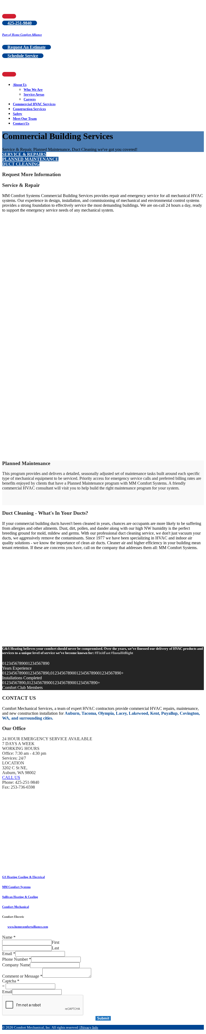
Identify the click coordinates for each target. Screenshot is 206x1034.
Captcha (10, 981)
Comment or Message (22, 976)
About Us (20, 85)
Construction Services (29, 109)
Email (8, 953)
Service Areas (34, 94)
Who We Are (33, 90)
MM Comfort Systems (16, 886)
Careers (30, 99)
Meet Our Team (25, 119)
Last (55, 948)
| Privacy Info (88, 1027)
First (55, 942)
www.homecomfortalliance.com (28, 926)
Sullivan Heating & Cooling (20, 896)
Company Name (16, 965)
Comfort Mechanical (15, 906)
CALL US (11, 777)
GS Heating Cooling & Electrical (23, 877)
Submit (103, 1018)
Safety (17, 114)
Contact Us (21, 123)
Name (9, 937)
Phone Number (16, 959)
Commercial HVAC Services (34, 104)
